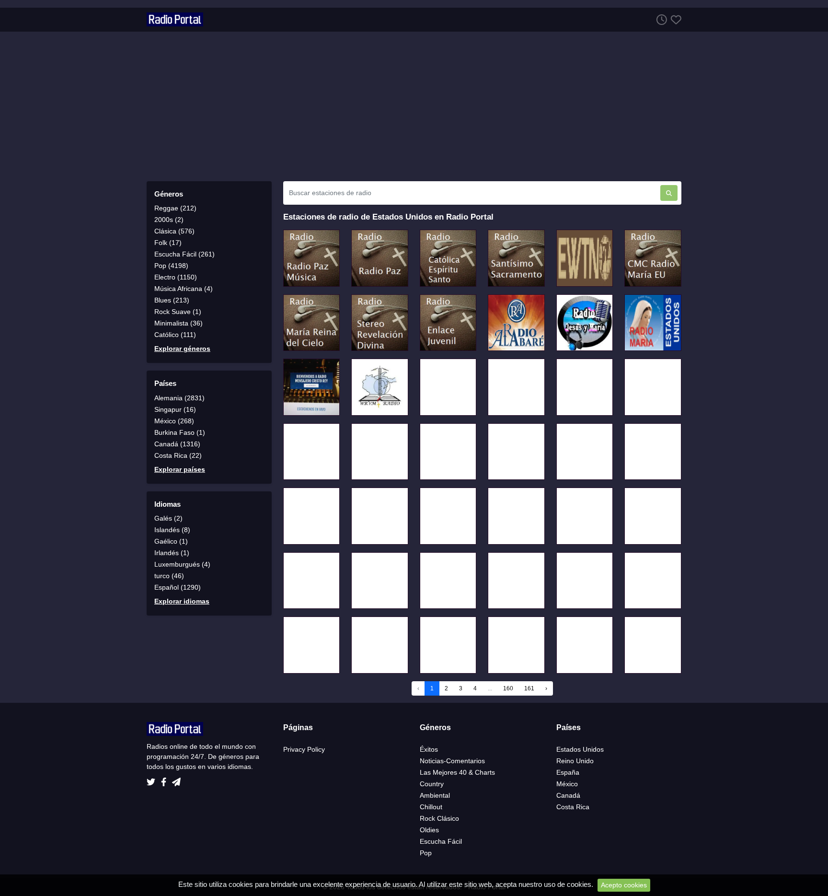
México (567, 784)
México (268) (174, 421)
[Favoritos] (674, 19)
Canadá (568, 795)
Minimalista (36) (178, 323)
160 (508, 688)
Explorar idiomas (181, 601)
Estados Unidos (580, 749)
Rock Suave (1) (177, 311)
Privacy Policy (304, 749)
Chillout (431, 807)
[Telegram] (176, 779)
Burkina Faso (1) (179, 432)
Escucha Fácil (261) (184, 254)
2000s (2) (169, 219)
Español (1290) (177, 587)
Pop (426, 853)
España (567, 772)
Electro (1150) (175, 277)
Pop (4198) (171, 265)
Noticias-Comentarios (452, 761)
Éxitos (429, 749)
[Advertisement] (414, 106)
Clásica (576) (174, 231)
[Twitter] (153, 779)
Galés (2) (168, 518)
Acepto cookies (624, 885)
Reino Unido (575, 761)
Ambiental (435, 795)
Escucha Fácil (441, 841)
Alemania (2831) (179, 398)
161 (529, 688)
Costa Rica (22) (178, 455)
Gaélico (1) (171, 541)
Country (432, 784)
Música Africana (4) (183, 288)
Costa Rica (572, 807)
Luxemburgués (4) (182, 564)
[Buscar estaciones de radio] (669, 193)
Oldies (429, 830)
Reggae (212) (175, 208)
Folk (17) (168, 242)
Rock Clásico (439, 818)
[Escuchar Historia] (660, 19)
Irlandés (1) (171, 553)
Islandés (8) (172, 530)
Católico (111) (175, 334)
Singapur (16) (175, 409)
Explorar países (179, 469)
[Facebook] (165, 779)
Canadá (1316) (177, 444)
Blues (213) (171, 300)
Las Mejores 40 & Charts (457, 772)
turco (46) (169, 576)
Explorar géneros (182, 348)
